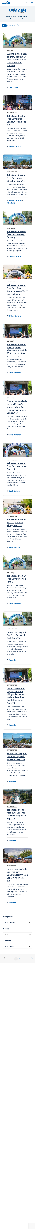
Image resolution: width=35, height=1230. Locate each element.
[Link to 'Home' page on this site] (6, 3)
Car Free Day (12, 26)
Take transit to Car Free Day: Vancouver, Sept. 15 (17, 466)
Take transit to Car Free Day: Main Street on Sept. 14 (16, 178)
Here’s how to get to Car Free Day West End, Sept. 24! (17, 635)
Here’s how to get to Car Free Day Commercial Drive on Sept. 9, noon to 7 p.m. (17, 875)
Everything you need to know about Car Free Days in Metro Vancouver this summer (17, 60)
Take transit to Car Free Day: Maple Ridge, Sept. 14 (16, 522)
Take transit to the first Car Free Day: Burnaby (16, 234)
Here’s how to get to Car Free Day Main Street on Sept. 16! (17, 756)
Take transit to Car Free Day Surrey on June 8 (16, 579)
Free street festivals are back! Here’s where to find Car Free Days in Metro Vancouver (17, 407)
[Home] (3, 26)
